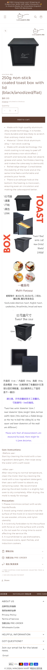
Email (6, 655)
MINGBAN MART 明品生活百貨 (27, 668)
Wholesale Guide (11, 627)
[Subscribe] (43, 655)
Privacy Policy (9, 615)
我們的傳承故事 (9, 610)
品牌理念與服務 (9, 606)
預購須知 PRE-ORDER (12, 623)
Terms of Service (10, 619)
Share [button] (6, 580)
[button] (5, 17)
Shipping (5, 101)
